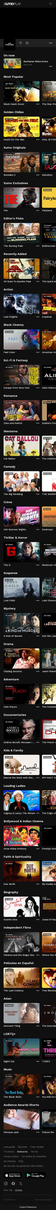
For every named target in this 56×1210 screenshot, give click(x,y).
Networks (22, 1151)
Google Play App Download (35, 1176)
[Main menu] (50, 4)
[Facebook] (13, 1183)
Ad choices (10, 1161)
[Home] (12, 4)
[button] (28, 63)
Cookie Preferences (28, 1207)
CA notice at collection (34, 1156)
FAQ (21, 1161)
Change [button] (18, 1190)
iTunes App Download (13, 1176)
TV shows (9, 1151)
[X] (21, 1183)
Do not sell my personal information (23, 1166)
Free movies (36, 1146)
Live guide (9, 1146)
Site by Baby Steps (43, 1200)
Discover (22, 1146)
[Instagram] (6, 1183)
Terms (34, 1151)
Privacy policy (11, 1156)
